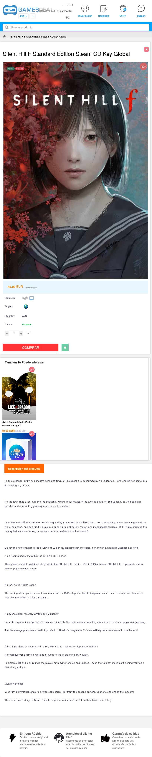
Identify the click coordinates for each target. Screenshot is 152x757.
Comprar (30, 347)
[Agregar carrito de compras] (65, 347)
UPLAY (58, 11)
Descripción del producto (24, 468)
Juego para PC (68, 11)
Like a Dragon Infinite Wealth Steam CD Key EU (17, 423)
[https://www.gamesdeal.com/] (28, 10)
